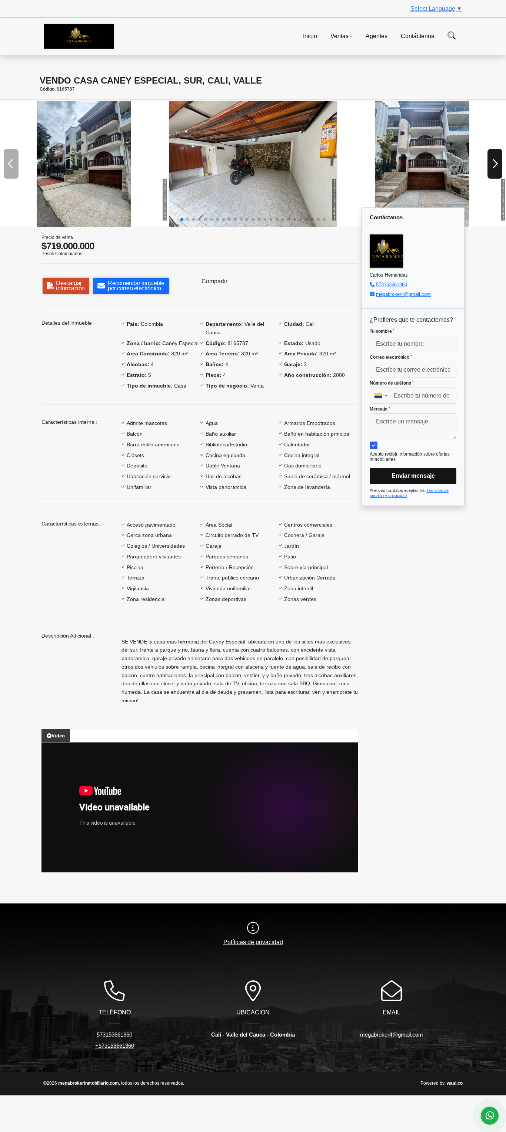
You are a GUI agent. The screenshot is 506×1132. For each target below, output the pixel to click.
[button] (181, 219)
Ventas (339, 36)
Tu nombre (382, 331)
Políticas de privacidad (253, 942)
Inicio (310, 36)
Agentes (376, 36)
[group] (84, 164)
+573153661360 (114, 1046)
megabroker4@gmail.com (403, 294)
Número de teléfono (392, 383)
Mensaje (380, 409)
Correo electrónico (391, 357)
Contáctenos (417, 36)
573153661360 (391, 284)
